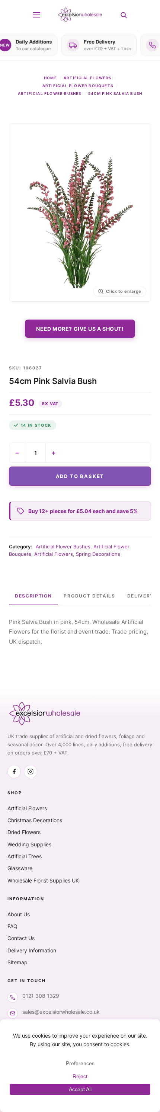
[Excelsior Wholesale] (80, 14)
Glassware (19, 868)
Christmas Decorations (34, 820)
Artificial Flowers (88, 78)
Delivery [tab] (140, 596)
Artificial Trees (24, 856)
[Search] (123, 15)
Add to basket (80, 476)
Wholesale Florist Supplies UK (43, 880)
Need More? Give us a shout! (80, 329)
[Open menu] (36, 15)
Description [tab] (33, 596)
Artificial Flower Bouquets (77, 85)
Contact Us (21, 938)
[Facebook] (14, 771)
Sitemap (17, 962)
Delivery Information (31, 950)
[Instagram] (30, 771)
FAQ (12, 926)
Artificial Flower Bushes (49, 93)
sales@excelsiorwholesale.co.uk (61, 1012)
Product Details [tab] (89, 596)
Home (50, 78)
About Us (18, 914)
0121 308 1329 (40, 996)
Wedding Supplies (29, 844)
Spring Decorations (98, 554)
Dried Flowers (24, 832)
